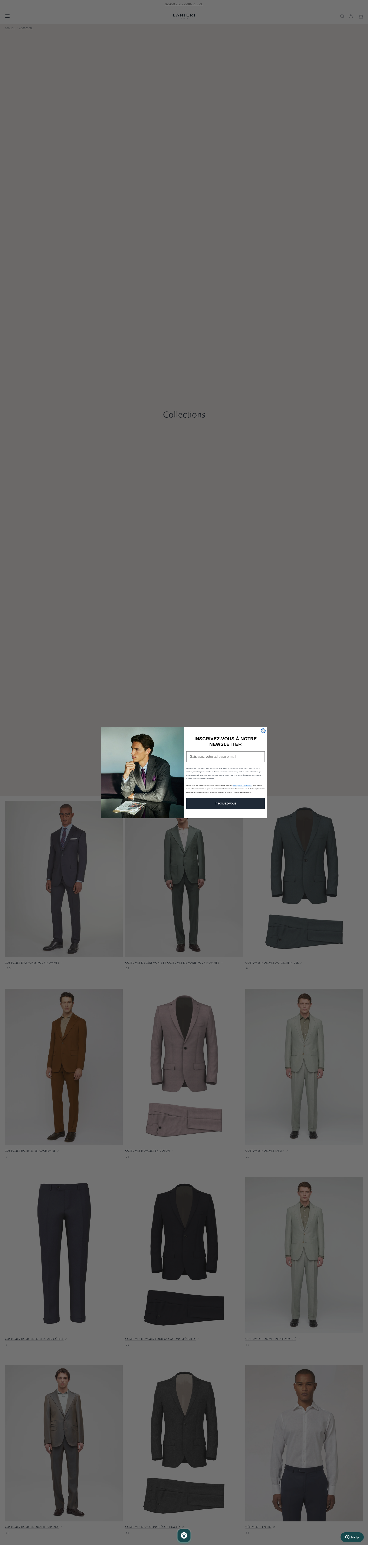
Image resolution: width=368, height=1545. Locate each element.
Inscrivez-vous (225, 803)
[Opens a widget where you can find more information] (352, 1537)
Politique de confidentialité (242, 785)
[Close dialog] (263, 731)
